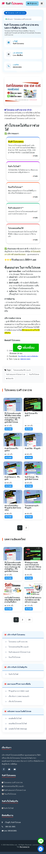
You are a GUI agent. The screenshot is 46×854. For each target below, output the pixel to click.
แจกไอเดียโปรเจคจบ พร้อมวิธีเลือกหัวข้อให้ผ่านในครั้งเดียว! (12, 599)
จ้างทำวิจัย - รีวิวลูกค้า (33, 448)
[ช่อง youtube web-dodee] (15, 769)
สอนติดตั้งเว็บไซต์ (15, 718)
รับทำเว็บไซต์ (13, 674)
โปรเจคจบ (14, 3)
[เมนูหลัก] (41, 3)
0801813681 (17, 67)
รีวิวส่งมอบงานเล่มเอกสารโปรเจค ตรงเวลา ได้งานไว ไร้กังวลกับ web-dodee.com (33, 565)
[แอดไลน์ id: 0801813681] (9, 769)
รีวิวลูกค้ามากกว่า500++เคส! (19, 691)
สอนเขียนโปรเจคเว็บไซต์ (18, 723)
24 (29, 620)
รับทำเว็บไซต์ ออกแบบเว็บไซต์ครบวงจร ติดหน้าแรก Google (33, 599)
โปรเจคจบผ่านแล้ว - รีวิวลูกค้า (32, 506)
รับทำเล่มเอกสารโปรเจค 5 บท (19, 652)
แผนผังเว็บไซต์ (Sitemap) (18, 729)
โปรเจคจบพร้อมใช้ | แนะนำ (19, 647)
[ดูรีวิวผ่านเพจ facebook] (4, 769)
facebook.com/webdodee (28, 356)
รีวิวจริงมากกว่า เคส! (24, 260)
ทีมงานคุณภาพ (24, 847)
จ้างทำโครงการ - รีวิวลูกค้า (12, 478)
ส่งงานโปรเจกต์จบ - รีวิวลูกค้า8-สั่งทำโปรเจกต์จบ (13, 507)
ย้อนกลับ (10, 378)
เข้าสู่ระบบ (33, 3)
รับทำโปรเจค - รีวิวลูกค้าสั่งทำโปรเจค (32, 478)
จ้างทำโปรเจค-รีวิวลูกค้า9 (11, 449)
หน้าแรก (10, 19)
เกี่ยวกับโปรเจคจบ (15, 701)
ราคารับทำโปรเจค (28, 152)
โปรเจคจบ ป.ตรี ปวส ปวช (18, 642)
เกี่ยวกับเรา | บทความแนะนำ (19, 696)
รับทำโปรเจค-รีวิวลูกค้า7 (31, 414)
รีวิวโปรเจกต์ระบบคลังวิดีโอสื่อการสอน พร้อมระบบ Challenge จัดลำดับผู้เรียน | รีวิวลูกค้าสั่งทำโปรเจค (13, 417)
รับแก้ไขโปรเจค (14, 657)
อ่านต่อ (35, 156)
